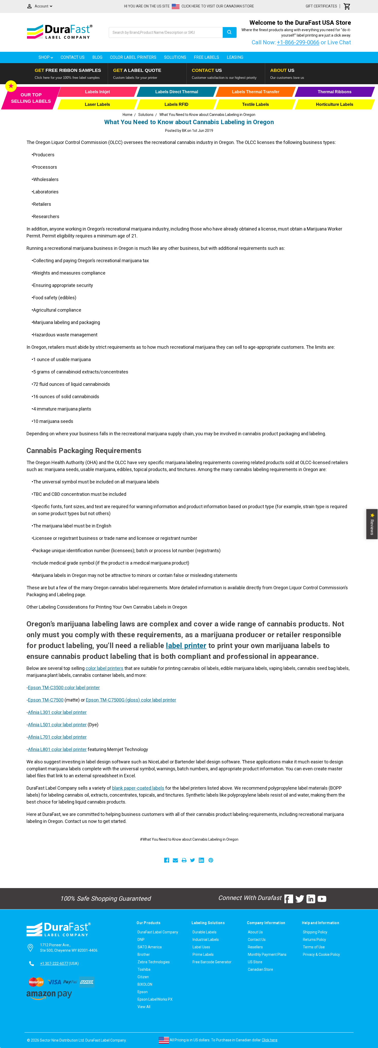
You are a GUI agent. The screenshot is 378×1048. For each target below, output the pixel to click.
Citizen (143, 977)
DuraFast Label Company (158, 932)
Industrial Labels (206, 940)
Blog (97, 57)
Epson (143, 992)
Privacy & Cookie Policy (321, 954)
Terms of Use (314, 947)
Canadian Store (260, 969)
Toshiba (144, 969)
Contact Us (73, 57)
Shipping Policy (315, 932)
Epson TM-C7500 (46, 700)
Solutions (175, 57)
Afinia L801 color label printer (57, 749)
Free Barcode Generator (212, 962)
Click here (269, 1040)
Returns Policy (314, 940)
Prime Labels (203, 954)
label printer (186, 645)
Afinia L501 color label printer (57, 724)
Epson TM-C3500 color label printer (64, 687)
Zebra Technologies (154, 962)
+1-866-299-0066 (298, 42)
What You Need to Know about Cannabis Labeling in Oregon (189, 122)
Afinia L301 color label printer (57, 712)
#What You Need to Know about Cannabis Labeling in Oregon (189, 839)
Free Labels (206, 57)
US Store (255, 962)
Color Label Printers (133, 57)
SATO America (150, 947)
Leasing (235, 57)
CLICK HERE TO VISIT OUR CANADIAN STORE (218, 6)
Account (41, 6)
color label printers (104, 668)
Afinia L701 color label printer (57, 737)
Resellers (255, 947)
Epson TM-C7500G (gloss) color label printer (131, 700)
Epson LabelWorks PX (155, 999)
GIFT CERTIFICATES (321, 6)
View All (144, 1007)
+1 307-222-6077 (54, 963)
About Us (255, 932)
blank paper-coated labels (138, 788)
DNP (141, 940)
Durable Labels (205, 932)
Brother (144, 954)
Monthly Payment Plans (267, 954)
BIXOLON (145, 984)
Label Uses (201, 947)
